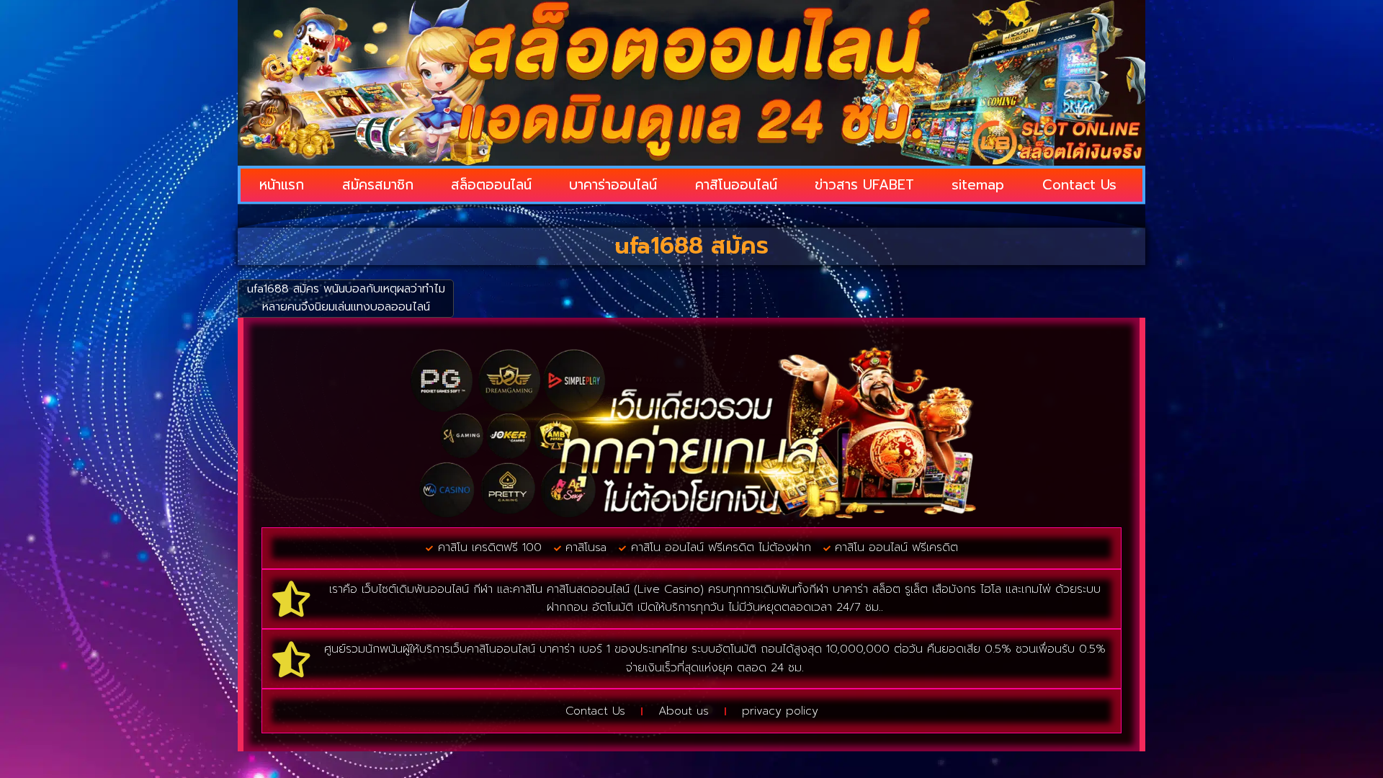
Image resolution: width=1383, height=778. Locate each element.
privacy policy (780, 711)
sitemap (978, 184)
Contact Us (1079, 184)
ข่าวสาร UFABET (864, 184)
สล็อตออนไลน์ (491, 184)
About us (683, 711)
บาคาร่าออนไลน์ (613, 184)
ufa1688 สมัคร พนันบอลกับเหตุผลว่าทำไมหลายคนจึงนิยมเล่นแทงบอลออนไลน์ (346, 298)
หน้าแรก (281, 184)
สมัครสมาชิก (377, 184)
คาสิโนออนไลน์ (736, 184)
